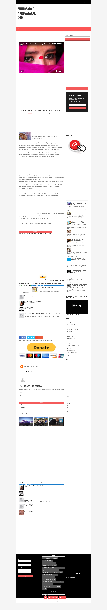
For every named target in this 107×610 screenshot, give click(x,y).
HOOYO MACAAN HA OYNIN (72, 326)
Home (19, 2)
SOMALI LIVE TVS (26, 29)
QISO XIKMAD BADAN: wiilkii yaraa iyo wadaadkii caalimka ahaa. (36, 295)
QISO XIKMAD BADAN (71, 338)
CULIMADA (69, 322)
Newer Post (21, 482)
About (68, 398)
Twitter (22, 406)
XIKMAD (68, 355)
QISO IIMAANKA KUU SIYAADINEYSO (74, 333)
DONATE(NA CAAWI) (65, 2)
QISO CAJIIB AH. (27, 510)
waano (58, 586)
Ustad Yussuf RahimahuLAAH (72, 352)
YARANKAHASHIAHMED (37, 2)
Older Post (62, 482)
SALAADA (69, 343)
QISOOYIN (48, 2)
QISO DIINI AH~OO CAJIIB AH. (77, 230)
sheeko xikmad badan (71, 348)
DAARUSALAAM (26, 2)
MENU (67, 415)
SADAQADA (69, 341)
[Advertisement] (69, 15)
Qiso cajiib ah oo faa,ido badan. (30, 491)
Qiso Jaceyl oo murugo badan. (73, 275)
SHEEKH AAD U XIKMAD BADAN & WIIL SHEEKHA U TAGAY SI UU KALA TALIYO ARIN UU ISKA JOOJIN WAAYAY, (42, 313)
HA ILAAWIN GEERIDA (71, 324)
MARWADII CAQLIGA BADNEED (73, 329)
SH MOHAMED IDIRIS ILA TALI (73, 345)
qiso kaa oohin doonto (71, 334)
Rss (21, 404)
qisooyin (68, 340)
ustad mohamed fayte (71, 350)
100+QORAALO (55, 2)
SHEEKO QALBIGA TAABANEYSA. (29, 307)
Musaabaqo (69, 403)
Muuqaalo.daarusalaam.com (27, 13)
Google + (23, 409)
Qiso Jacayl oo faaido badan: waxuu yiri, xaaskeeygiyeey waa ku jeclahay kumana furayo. (78, 203)
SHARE (23, 337)
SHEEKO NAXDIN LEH (71, 347)
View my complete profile (70, 577)
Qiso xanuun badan (59, 113)
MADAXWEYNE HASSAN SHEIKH (73, 327)
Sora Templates (55, 601)
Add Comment (36, 113)
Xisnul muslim (69, 399)
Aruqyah (68, 401)
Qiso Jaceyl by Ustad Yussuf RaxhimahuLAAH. (33, 301)
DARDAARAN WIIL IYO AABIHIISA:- (30, 504)
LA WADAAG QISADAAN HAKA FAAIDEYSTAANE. (40, 233)
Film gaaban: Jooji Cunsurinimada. (78, 212)
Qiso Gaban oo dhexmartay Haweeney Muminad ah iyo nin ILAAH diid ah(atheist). (78, 271)
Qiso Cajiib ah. (52, 113)
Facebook (23, 407)
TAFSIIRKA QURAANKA (38, 29)
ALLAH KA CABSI (45, 113)
